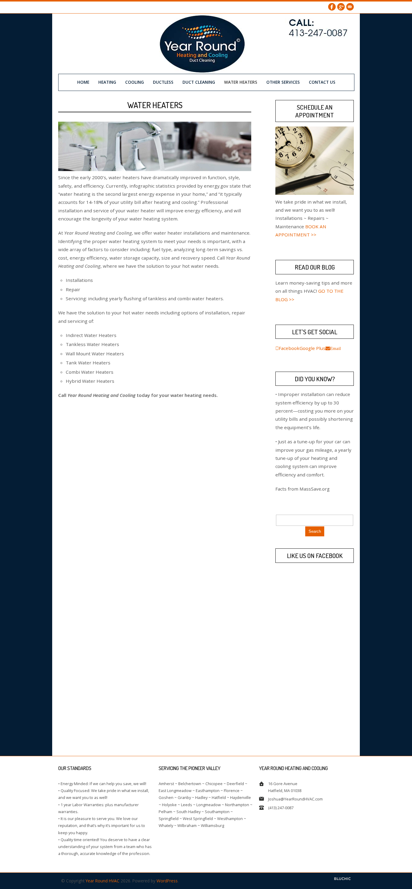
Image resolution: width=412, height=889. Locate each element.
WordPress (167, 881)
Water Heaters (240, 82)
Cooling (134, 82)
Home (83, 82)
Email (350, 7)
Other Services (283, 82)
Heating (107, 82)
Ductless (163, 82)
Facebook (332, 7)
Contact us (322, 82)
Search (315, 531)
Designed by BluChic (342, 879)
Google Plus (341, 7)
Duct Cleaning (198, 82)
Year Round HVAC (102, 881)
